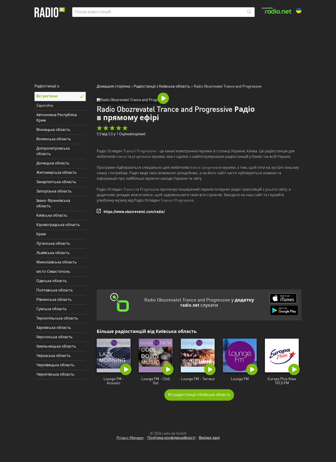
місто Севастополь (53, 272)
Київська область (51, 216)
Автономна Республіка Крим (56, 117)
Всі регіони (47, 96)
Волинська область (53, 139)
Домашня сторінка (113, 86)
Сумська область (51, 309)
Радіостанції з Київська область (162, 86)
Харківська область (53, 328)
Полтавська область (54, 290)
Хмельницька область (56, 346)
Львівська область (53, 253)
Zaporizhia (44, 106)
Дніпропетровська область (53, 151)
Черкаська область (53, 356)
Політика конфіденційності (171, 438)
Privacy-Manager (130, 438)
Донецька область (52, 163)
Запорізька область (54, 191)
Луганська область (53, 244)
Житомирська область (56, 173)
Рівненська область (54, 300)
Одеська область (51, 281)
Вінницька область (53, 130)
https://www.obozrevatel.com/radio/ (134, 212)
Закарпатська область (56, 182)
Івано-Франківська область (53, 203)
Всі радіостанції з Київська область (199, 395)
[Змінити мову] (298, 10)
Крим (41, 234)
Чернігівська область (55, 374)
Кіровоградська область (58, 225)
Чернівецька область (55, 365)
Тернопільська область (57, 318)
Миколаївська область (56, 262)
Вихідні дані (209, 438)
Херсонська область (54, 337)
